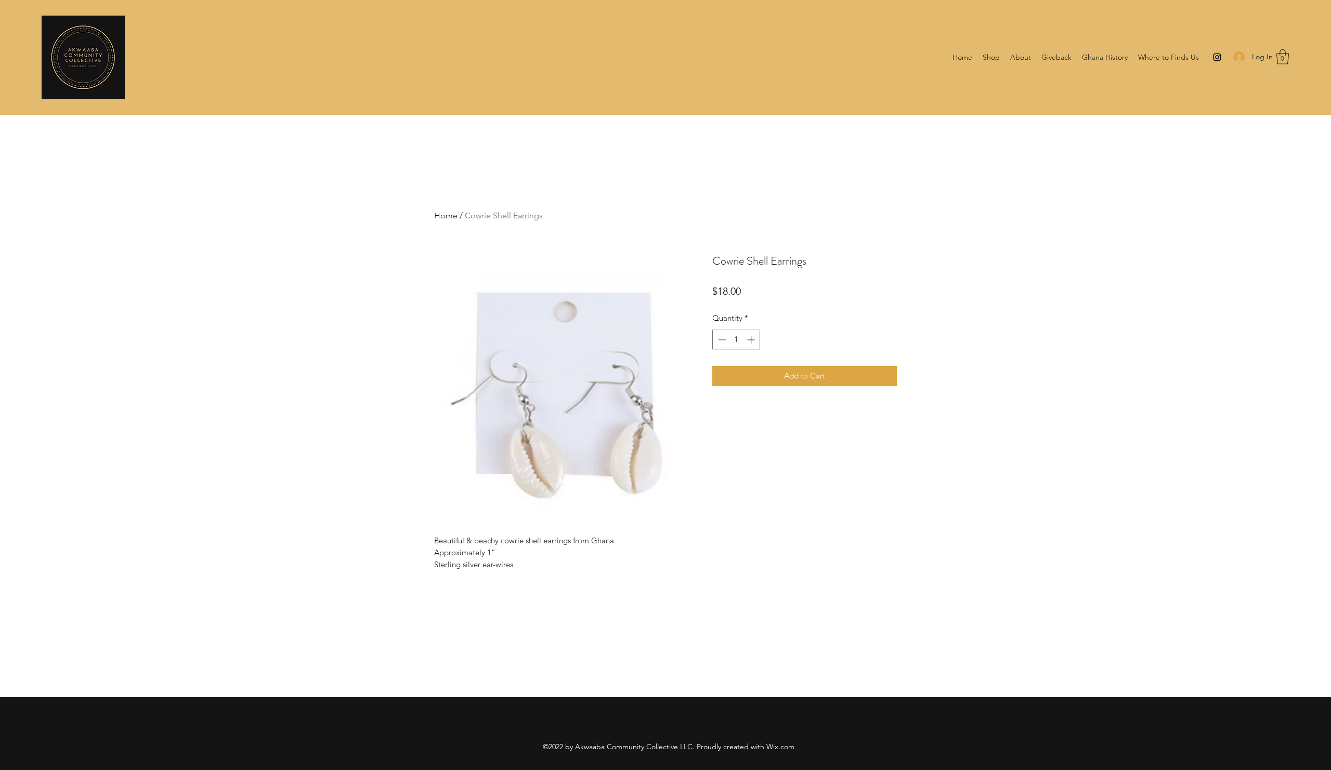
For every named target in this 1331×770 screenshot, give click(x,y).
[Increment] (752, 339)
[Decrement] (721, 339)
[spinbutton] (736, 339)
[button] (1282, 56)
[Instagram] (1217, 57)
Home (446, 215)
